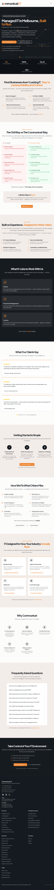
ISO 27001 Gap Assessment (34, 822)
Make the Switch (26, 206)
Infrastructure (5, 843)
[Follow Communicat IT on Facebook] (6, 794)
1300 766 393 (6, 788)
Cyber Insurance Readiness (34, 825)
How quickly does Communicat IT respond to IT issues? (23, 698)
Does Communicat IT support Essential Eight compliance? (24, 718)
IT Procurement (5, 827)
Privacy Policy (5, 870)
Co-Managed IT (5, 816)
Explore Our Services (25, 42)
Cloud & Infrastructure (6, 820)
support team (35, 728)
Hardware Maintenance (7, 829)
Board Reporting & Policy (33, 827)
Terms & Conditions (6, 872)
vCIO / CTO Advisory (32, 816)
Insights (29, 841)
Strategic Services (32, 813)
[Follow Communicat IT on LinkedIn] (3, 794)
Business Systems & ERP (7, 863)
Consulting (4, 825)
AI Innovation (4, 857)
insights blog (38, 599)
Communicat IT (7, 782)
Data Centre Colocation (7, 845)
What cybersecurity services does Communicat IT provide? (24, 702)
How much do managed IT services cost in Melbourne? (23, 686)
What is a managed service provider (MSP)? (20, 690)
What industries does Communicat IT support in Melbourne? (24, 694)
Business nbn (4, 852)
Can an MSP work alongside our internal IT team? (21, 706)
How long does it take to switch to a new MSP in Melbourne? (24, 710)
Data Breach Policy (6, 877)
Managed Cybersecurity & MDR (8, 818)
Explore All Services (20, 525)
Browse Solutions (34, 525)
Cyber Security (5, 841)
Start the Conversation (26, 464)
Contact (30, 843)
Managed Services (6, 813)
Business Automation (6, 859)
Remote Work (5, 850)
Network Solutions (6, 847)
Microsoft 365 (5, 822)
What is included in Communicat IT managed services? (23, 722)
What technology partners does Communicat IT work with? (24, 714)
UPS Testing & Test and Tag (8, 832)
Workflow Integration (6, 861)
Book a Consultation (8, 42)
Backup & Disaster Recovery (8, 838)
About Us (30, 838)
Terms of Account (6, 875)
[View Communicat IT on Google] (9, 794)
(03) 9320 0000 (6, 786)
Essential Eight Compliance (34, 820)
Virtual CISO (30, 818)
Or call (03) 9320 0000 (35, 764)
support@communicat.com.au (8, 790)
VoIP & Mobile (5, 854)
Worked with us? (27, 414)
